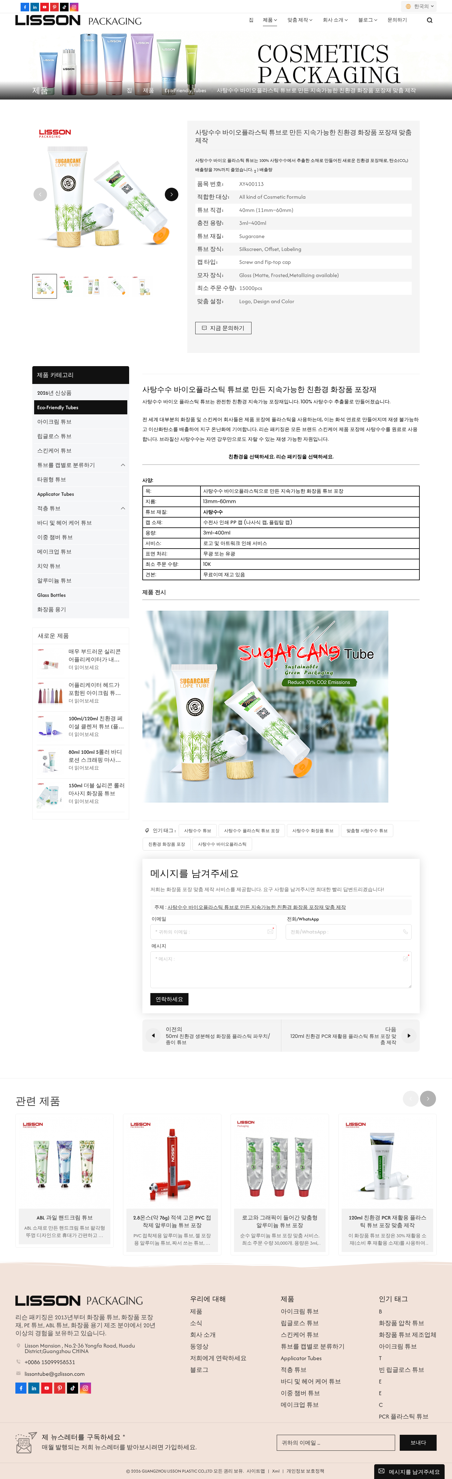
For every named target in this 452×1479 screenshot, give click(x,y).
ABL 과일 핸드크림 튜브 (65, 1217)
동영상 (199, 1346)
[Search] (430, 20)
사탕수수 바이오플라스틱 (222, 844)
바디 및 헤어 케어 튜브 (64, 522)
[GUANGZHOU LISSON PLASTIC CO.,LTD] (47, 20)
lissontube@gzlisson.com (55, 1374)
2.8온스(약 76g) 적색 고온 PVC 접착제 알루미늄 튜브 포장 (172, 1221)
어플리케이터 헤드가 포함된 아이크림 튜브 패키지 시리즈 (95, 689)
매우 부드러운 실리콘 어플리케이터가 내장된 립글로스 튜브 (95, 655)
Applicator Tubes (55, 494)
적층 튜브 (49, 508)
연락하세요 (169, 999)
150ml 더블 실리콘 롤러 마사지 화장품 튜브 (97, 789)
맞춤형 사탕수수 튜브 (367, 831)
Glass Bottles (51, 595)
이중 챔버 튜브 (55, 537)
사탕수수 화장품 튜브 (313, 831)
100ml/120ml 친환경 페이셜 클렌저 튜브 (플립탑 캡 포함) (96, 722)
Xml (276, 1471)
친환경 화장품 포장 (166, 844)
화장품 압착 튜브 (401, 1323)
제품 (268, 20)
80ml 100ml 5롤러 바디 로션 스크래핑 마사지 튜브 (95, 756)
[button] (171, 194)
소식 (196, 1323)
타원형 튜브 (51, 479)
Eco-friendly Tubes (185, 90)
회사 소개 (333, 20)
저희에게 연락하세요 (218, 1358)
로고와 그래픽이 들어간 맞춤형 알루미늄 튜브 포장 (280, 1221)
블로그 (365, 20)
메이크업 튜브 (54, 551)
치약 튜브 (49, 566)
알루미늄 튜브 (54, 580)
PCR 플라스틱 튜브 (404, 1416)
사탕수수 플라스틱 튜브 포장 (252, 831)
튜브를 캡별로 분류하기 (66, 465)
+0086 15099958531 (50, 1362)
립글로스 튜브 (54, 436)
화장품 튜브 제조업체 (408, 1335)
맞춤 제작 (297, 20)
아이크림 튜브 (54, 421)
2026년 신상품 (54, 393)
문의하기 (397, 20)
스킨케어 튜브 (54, 450)
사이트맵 (256, 1471)
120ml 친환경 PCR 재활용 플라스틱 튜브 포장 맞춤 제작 (387, 1221)
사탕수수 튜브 (197, 831)
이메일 (159, 919)
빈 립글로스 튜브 (401, 1370)
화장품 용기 (51, 609)
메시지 (159, 946)
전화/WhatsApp (303, 919)
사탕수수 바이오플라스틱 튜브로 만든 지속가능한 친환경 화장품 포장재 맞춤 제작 (257, 907)
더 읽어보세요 (84, 667)
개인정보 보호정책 (305, 1471)
